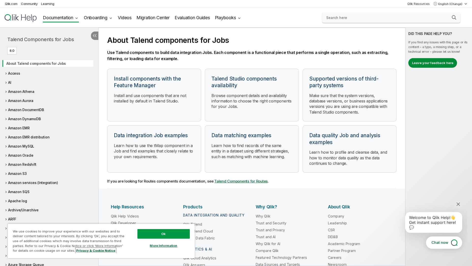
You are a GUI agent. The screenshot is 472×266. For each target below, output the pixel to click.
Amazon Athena (21, 91)
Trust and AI (266, 237)
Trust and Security (271, 223)
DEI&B (333, 237)
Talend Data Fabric (199, 238)
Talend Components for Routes (241, 181)
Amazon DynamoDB (24, 119)
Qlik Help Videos (125, 216)
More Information (163, 246)
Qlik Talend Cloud (198, 231)
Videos (125, 17)
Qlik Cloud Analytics (199, 258)
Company (336, 216)
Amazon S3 (17, 173)
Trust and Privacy (270, 230)
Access (14, 73)
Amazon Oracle (20, 155)
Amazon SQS (19, 192)
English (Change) (450, 4)
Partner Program (342, 251)
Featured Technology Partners (281, 257)
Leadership (337, 223)
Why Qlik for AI (268, 244)
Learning (47, 4)
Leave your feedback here (432, 63)
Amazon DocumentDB (26, 110)
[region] (101, 240)
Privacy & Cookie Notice (95, 250)
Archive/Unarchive (23, 210)
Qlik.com (11, 4)
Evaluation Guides (192, 17)
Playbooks (225, 17)
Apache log (17, 201)
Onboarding (95, 17)
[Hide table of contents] (94, 36)
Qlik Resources (418, 4)
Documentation (58, 17)
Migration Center (153, 17)
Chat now (439, 242)
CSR (331, 230)
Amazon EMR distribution (28, 137)
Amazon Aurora (20, 101)
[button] (454, 17)
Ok (163, 234)
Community (29, 4)
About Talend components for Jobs (36, 63)
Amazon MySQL (21, 146)
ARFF (12, 219)
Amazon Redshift (22, 164)
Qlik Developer (123, 223)
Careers (334, 257)
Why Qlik (263, 216)
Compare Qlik (267, 251)
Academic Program (344, 244)
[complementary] (438, 147)
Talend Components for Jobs (40, 39)
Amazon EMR (19, 128)
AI (9, 82)
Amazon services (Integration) (33, 183)
